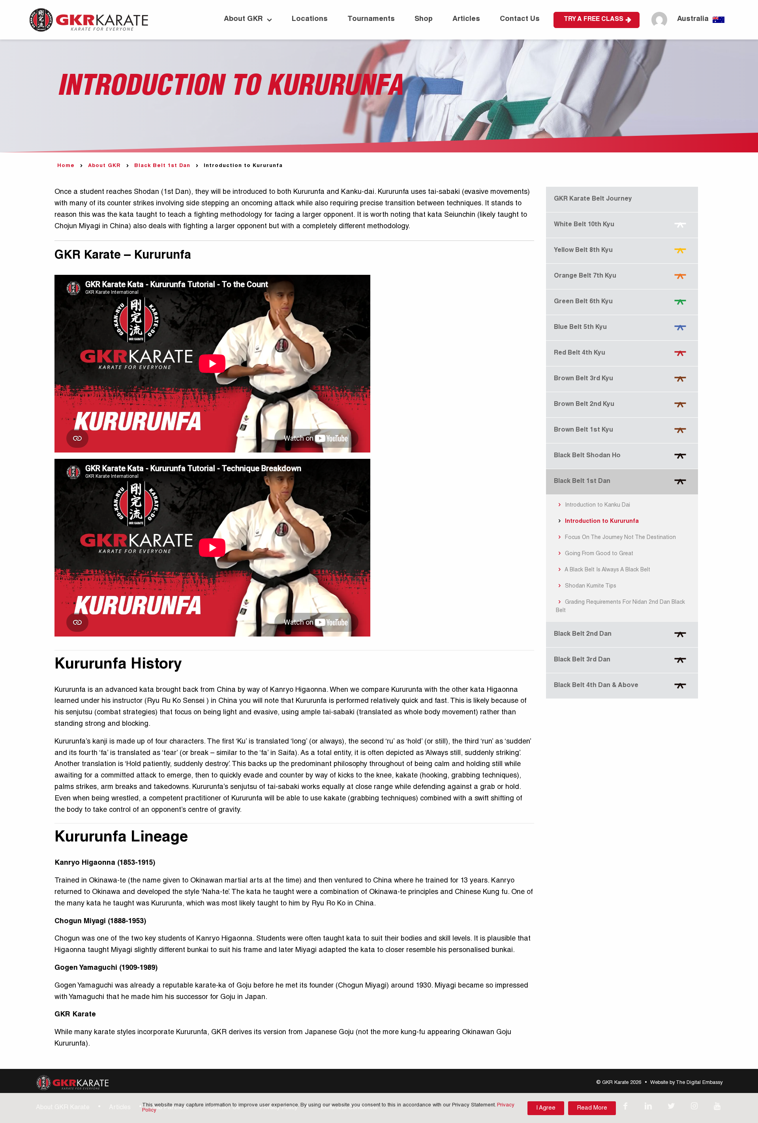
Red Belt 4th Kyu (579, 353)
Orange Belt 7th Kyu (585, 276)
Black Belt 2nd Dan (583, 634)
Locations (310, 19)
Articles (466, 19)
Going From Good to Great (598, 554)
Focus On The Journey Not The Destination (619, 538)
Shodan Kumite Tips (589, 586)
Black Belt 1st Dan (162, 166)
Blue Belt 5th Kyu (580, 328)
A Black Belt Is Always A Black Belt (606, 570)
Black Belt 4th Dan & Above (596, 686)
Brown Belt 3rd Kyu (583, 379)
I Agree (545, 1108)
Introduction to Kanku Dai (596, 505)
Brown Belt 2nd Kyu (584, 405)
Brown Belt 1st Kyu (583, 430)
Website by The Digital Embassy (686, 1082)
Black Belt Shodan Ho (587, 456)
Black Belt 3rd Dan (582, 660)
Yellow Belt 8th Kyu (583, 251)
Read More (592, 1108)
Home (66, 166)
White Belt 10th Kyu (584, 225)
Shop (424, 19)
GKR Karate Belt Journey (593, 199)
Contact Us (520, 19)
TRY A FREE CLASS (593, 20)
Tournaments (371, 19)
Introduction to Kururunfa (601, 521)
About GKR (243, 19)
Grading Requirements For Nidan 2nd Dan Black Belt (620, 607)
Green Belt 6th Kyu (583, 302)
